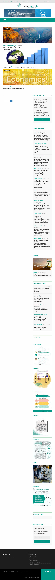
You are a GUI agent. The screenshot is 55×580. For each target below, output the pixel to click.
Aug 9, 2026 (37, 227)
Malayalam (47, 1)
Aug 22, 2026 (44, 132)
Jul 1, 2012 (20, 45)
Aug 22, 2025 (47, 324)
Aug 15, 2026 (38, 202)
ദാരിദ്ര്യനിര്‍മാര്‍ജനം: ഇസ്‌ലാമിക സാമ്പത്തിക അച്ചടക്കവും (20, 68)
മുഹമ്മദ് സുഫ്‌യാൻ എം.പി (40, 305)
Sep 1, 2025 (37, 306)
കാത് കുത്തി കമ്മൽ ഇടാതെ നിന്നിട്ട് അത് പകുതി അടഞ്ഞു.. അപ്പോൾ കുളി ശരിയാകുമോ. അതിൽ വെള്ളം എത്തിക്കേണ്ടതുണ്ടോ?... (42, 162)
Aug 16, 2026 (47, 178)
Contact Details (35, 562)
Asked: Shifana (37, 213)
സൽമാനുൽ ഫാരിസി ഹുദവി (40, 314)
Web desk (35, 272)
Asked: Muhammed (38, 200)
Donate (37, 577)
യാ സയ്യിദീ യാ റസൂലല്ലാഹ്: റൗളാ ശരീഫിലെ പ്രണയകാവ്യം (41, 300)
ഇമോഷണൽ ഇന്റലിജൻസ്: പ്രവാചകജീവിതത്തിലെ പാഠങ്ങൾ (41, 290)
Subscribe (42, 541)
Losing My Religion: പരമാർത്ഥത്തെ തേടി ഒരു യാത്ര (41, 310)
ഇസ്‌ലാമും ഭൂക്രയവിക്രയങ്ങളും (12, 47)
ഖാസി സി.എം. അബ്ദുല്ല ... (9, 45)
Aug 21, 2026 (38, 157)
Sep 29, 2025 (47, 286)
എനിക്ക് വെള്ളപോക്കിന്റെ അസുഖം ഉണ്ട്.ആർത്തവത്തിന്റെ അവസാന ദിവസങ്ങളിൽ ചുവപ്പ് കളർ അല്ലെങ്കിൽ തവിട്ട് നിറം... (42, 244)
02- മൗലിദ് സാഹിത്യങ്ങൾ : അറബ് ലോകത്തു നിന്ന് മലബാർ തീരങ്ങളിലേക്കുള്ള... (42, 319)
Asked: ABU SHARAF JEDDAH (41, 143)
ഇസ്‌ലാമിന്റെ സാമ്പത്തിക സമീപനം (14, 89)
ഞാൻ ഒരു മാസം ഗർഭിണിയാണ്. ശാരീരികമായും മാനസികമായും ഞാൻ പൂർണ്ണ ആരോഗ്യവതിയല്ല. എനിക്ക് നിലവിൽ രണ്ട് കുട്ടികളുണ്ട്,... (42, 219)
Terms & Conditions (29, 577)
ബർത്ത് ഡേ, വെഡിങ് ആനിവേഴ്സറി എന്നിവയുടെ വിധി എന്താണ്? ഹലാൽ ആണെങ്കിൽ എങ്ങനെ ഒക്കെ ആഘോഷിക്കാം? (42, 207)
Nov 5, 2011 (18, 66)
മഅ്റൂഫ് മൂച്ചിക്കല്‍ (38, 287)
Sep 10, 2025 (38, 296)
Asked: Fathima (37, 238)
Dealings (7, 28)
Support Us (33, 557)
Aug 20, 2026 (46, 168)
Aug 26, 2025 (38, 316)
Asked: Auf (36, 132)
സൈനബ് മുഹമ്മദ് (38, 295)
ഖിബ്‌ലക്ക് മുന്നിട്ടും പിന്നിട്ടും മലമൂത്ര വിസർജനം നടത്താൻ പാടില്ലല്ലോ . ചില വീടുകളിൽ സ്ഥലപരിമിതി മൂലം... (41, 149)
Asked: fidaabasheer (39, 156)
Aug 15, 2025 (42, 272)
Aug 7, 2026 (46, 238)
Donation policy (34, 564)
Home (4, 24)
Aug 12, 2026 (46, 213)
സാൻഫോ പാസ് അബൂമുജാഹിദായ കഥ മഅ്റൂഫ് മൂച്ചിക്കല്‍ (40, 328)
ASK (42, 119)
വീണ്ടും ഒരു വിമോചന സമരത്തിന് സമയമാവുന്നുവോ (42, 274)
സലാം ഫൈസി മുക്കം (8, 66)
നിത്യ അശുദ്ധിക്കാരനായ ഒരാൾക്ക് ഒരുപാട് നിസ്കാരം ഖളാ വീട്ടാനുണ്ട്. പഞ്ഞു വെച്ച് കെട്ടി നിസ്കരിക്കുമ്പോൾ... (42, 195)
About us (33, 559)
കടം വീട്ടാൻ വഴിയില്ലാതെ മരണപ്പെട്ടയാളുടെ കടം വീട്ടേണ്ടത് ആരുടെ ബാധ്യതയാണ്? (41, 173)
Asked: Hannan (37, 169)
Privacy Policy (34, 561)
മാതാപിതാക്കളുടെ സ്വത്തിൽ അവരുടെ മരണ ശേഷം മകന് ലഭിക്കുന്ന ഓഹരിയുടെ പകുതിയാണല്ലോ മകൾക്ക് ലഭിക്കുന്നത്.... (42, 232)
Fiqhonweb (9, 24)
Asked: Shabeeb (38, 178)
